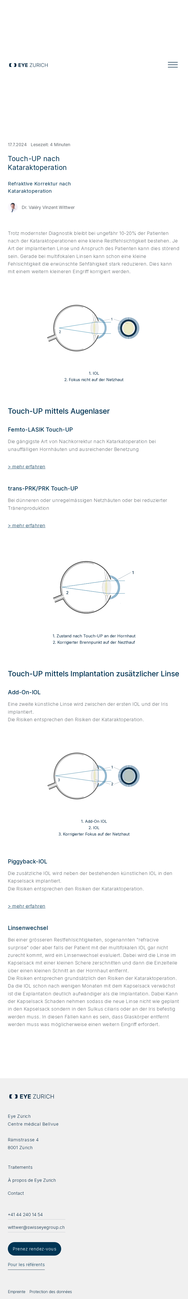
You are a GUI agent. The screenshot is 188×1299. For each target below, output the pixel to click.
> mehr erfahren (27, 467)
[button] (172, 65)
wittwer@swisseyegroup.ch (36, 1227)
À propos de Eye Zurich (32, 1180)
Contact (16, 1193)
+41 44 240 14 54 (25, 1214)
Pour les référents (26, 1264)
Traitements (20, 1167)
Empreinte (16, 1291)
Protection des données (50, 1291)
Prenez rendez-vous (34, 1248)
